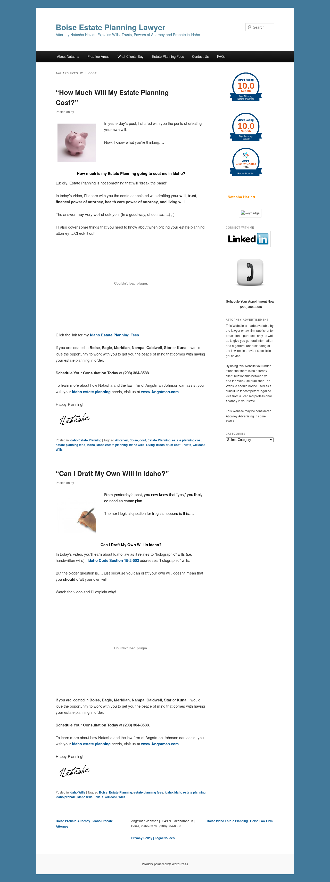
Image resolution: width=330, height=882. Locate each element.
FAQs (221, 56)
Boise (133, 440)
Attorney (121, 440)
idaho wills (136, 444)
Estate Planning (158, 440)
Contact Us (200, 56)
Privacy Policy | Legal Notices (153, 838)
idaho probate (66, 797)
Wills (59, 449)
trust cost (173, 444)
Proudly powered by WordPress (165, 864)
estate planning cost (187, 440)
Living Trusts (155, 444)
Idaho (91, 444)
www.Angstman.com (160, 391)
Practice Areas (98, 56)
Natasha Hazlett (241, 197)
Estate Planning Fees (168, 56)
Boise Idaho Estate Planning (227, 821)
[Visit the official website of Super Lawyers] (241, 183)
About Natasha (68, 56)
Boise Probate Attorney (73, 821)
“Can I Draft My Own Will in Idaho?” (112, 473)
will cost (199, 444)
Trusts (186, 444)
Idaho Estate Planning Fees (115, 335)
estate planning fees (70, 444)
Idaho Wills (77, 792)
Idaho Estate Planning (85, 440)
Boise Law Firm (261, 821)
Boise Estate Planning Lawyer (111, 27)
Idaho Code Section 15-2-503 (113, 560)
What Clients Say (131, 56)
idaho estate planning (112, 444)
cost (142, 440)
